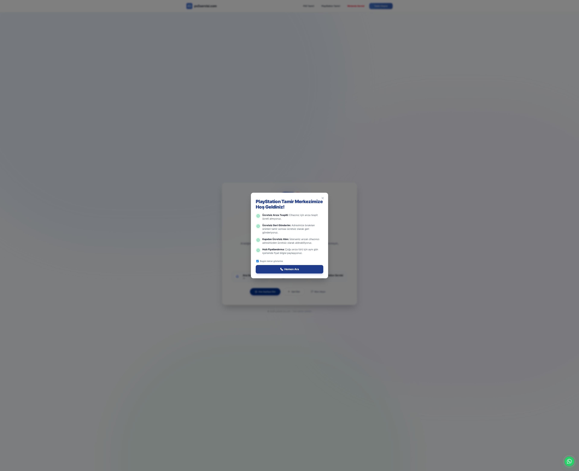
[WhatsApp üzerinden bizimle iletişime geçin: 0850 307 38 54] (569, 461)
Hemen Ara (291, 269)
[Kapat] (323, 198)
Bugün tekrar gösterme (271, 261)
